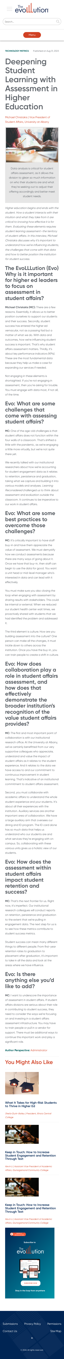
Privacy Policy (32, 1323)
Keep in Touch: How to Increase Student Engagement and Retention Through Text (30, 1155)
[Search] (57, 22)
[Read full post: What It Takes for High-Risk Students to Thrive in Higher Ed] (22, 1084)
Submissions (10, 1323)
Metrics (24, 51)
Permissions (54, 1323)
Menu (32, 34)
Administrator (39, 1050)
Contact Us (10, 1331)
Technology (12, 51)
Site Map (55, 1331)
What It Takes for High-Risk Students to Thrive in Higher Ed (31, 1104)
